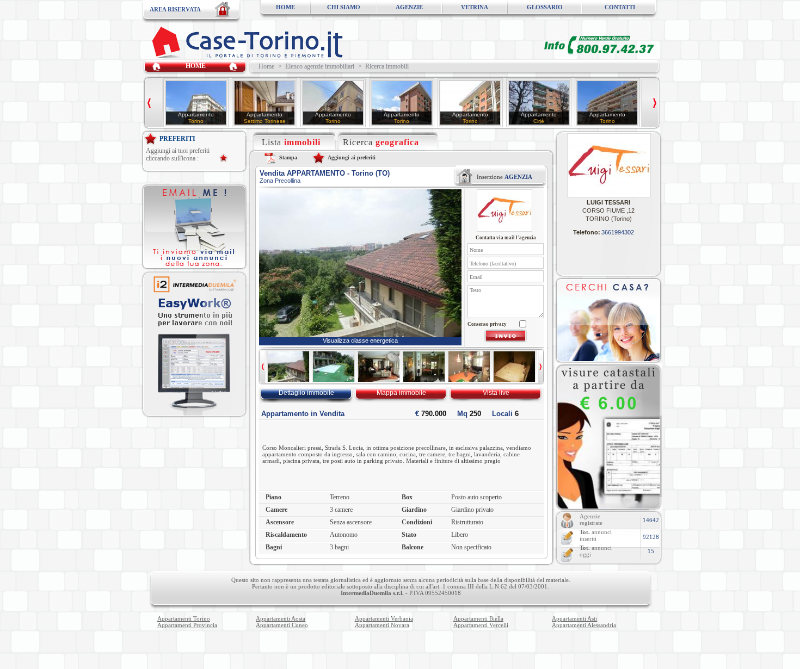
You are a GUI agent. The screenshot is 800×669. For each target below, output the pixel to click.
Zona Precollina (280, 180)
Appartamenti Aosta (280, 618)
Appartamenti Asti (574, 618)
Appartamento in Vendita (302, 414)
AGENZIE (409, 7)
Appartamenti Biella (478, 618)
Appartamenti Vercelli (480, 625)
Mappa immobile (401, 393)
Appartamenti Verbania (384, 618)
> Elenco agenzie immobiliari (316, 66)
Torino (196, 121)
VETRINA (474, 7)
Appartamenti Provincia (187, 625)
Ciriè (538, 121)
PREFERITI (177, 139)
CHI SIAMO (343, 7)
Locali (505, 414)
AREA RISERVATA (175, 9)
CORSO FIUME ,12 (608, 210)
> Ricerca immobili (383, 66)
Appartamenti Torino (183, 618)
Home (264, 66)
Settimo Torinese (265, 121)
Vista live (496, 393)
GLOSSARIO (545, 7)
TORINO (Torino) (609, 218)
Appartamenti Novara (382, 625)
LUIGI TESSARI (608, 202)
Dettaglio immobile (306, 393)
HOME (285, 7)
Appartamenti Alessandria (584, 625)
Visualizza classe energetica (360, 340)
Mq (469, 414)
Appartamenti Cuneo (282, 625)
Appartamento (196, 114)
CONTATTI (620, 7)
